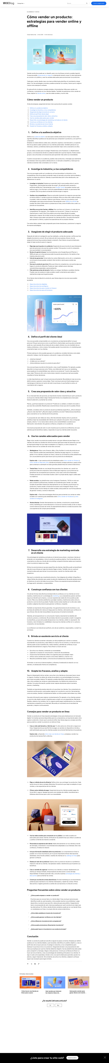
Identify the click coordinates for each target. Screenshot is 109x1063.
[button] (105, 1057)
